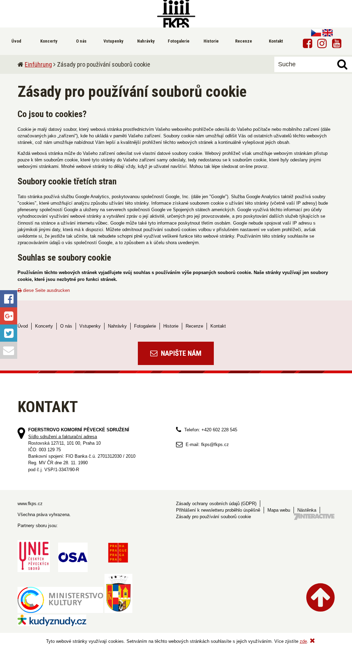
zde (303, 641)
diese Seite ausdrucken (46, 290)
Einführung (38, 64)
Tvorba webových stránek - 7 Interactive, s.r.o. (314, 516)
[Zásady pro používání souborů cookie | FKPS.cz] (176, 13)
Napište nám (180, 353)
